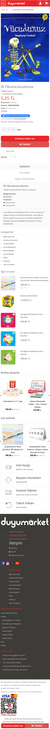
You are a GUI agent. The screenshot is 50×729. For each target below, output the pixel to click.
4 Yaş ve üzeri (10, 202)
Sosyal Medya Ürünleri (9, 613)
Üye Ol (13, 552)
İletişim (15, 543)
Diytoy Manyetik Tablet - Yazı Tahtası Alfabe (37, 404)
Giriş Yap (13, 548)
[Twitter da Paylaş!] (15, 157)
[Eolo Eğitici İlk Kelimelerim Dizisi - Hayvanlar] (8, 320)
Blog (2, 642)
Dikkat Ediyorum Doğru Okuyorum (15, 670)
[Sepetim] (46, 4)
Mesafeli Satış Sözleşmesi (11, 624)
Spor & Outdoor (9, 264)
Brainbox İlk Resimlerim (29, 296)
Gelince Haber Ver (26, 138)
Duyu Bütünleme (9, 247)
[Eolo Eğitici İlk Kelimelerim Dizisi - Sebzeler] (8, 357)
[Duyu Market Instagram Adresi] (8, 564)
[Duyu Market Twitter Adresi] (12, 564)
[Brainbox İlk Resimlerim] (8, 301)
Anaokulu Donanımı (10, 240)
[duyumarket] (16, 3)
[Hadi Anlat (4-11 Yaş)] (12, 389)
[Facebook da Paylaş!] (10, 157)
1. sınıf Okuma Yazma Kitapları (22, 10)
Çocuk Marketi (8, 254)
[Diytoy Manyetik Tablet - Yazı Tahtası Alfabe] (37, 389)
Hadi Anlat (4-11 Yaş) (12, 401)
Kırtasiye (6, 261)
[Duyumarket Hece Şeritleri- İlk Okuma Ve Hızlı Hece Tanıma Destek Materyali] (8, 283)
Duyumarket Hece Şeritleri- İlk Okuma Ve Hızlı (13, 449)
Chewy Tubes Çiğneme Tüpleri (14, 655)
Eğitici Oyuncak (8, 237)
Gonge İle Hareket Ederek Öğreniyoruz (17, 666)
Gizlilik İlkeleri (7, 638)
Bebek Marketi (8, 250)
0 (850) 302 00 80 (17, 535)
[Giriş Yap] (40, 4)
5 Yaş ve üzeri (10, 205)
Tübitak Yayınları (7, 91)
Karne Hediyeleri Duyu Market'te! (15, 659)
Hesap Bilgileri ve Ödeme (11, 620)
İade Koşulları (7, 631)
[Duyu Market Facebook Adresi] (3, 564)
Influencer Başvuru (17, 555)
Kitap (3, 10)
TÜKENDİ (25, 144)
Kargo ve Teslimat (8, 627)
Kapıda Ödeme (7, 635)
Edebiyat (8, 197)
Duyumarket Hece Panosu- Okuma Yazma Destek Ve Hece (37, 449)
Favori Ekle (10, 151)
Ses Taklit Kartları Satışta (12, 662)
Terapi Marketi (8, 244)
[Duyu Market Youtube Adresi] (17, 564)
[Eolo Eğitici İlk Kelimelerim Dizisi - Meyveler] (8, 339)
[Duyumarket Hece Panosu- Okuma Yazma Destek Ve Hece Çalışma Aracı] (37, 434)
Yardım (3, 616)
